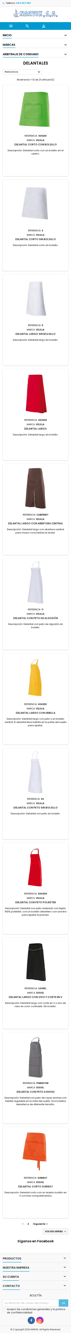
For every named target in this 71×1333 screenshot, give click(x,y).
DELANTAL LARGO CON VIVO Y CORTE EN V (35, 997)
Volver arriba (56, 1231)
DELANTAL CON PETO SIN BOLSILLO (35, 807)
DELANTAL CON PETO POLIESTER (35, 902)
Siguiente (41, 1224)
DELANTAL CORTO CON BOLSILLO (35, 144)
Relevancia (23, 72)
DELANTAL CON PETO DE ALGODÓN (35, 618)
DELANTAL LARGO (35, 428)
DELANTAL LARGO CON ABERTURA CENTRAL (35, 523)
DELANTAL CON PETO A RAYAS (36, 1092)
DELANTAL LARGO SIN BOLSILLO (35, 334)
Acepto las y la (36, 1311)
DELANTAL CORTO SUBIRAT (35, 1186)
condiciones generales (36, 1309)
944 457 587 (23, 3)
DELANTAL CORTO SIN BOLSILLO (35, 239)
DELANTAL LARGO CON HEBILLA (35, 713)
